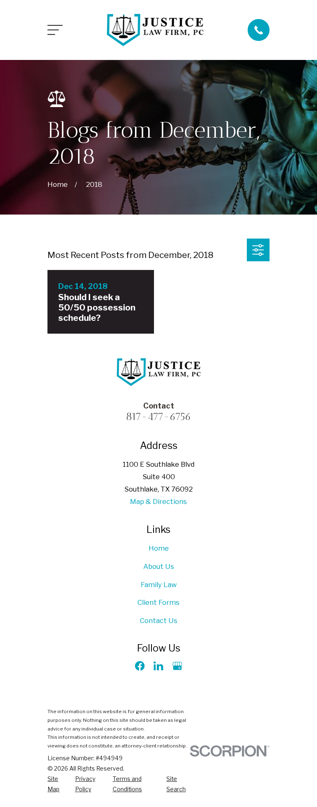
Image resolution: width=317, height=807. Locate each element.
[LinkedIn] (158, 666)
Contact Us (158, 620)
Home (159, 548)
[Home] (155, 30)
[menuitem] (56, 784)
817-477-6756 (158, 416)
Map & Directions (158, 501)
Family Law (159, 584)
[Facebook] (139, 666)
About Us (158, 566)
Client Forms (158, 602)
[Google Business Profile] (177, 666)
